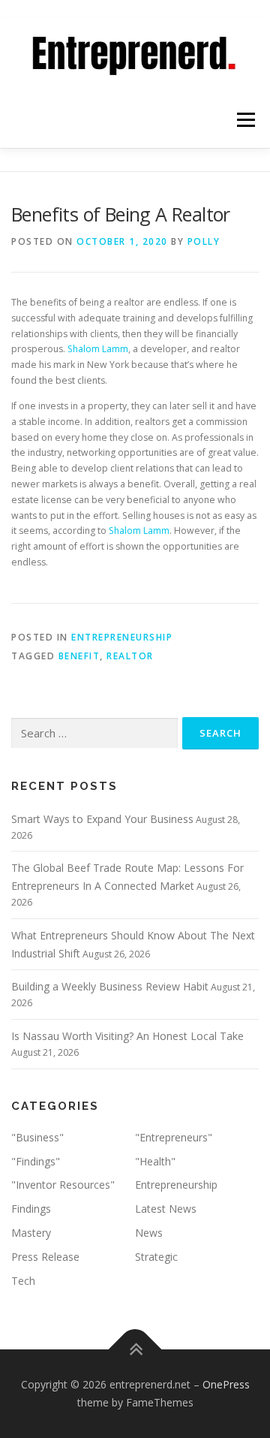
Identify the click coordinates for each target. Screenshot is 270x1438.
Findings (31, 1208)
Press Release (45, 1257)
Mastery (31, 1232)
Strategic (156, 1257)
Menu (244, 119)
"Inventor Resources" (63, 1184)
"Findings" (35, 1161)
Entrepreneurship (176, 1184)
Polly (204, 241)
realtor (130, 656)
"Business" (37, 1137)
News (149, 1232)
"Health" (155, 1161)
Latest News (165, 1208)
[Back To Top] (135, 1349)
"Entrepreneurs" (173, 1137)
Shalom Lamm (98, 348)
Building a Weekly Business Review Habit (109, 986)
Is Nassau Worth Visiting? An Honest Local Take (127, 1036)
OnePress (226, 1384)
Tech (23, 1281)
